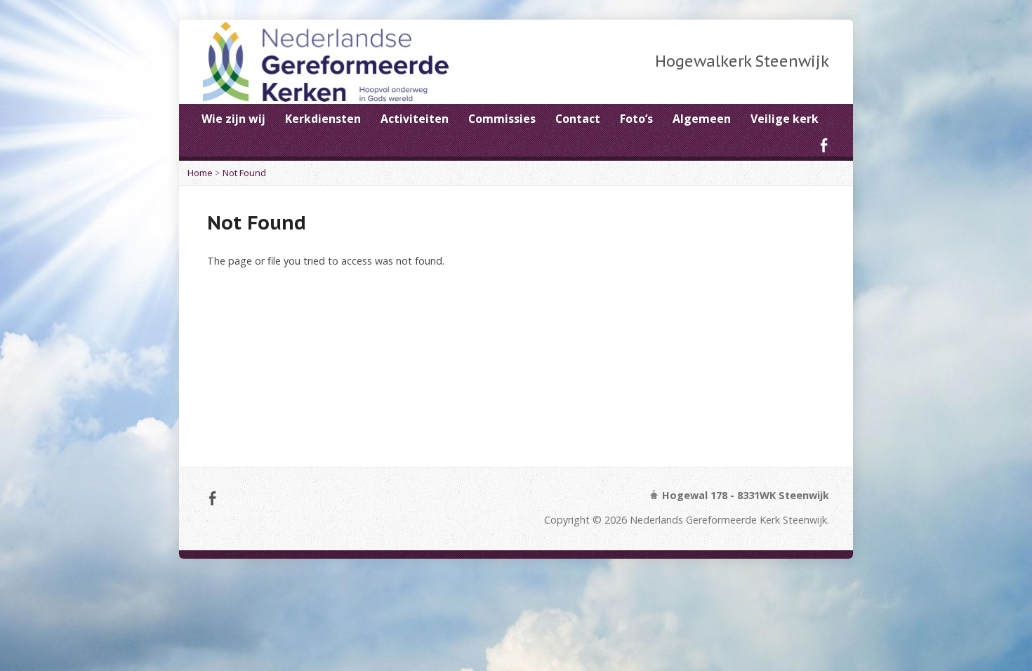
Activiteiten (415, 118)
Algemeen (702, 118)
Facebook (824, 145)
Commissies (502, 118)
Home (200, 172)
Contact (577, 118)
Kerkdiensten (323, 118)
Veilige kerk (784, 118)
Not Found (244, 172)
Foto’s (636, 118)
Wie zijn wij (233, 118)
